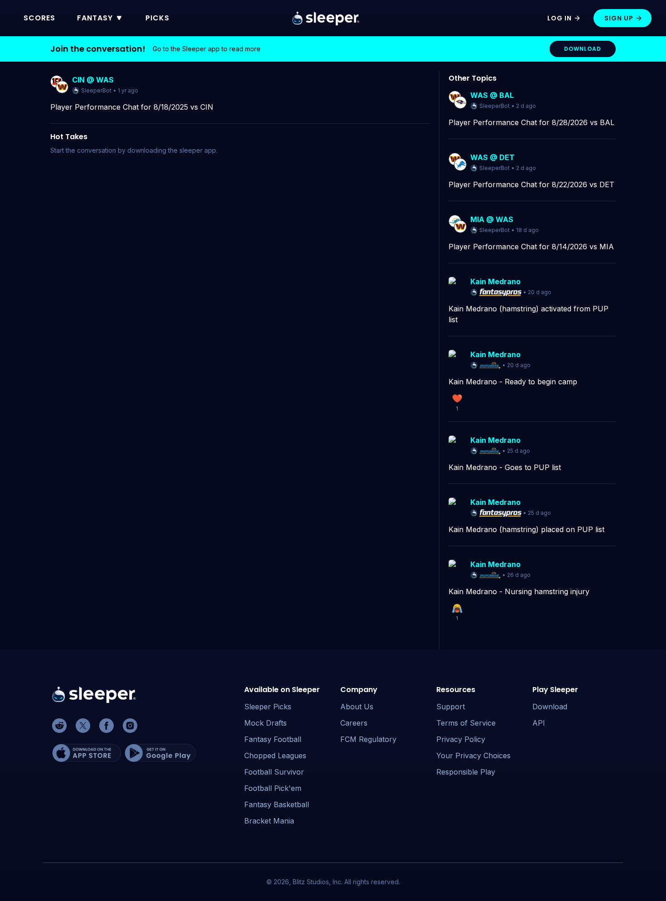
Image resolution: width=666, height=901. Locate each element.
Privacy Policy (460, 739)
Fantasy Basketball (276, 804)
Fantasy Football (272, 739)
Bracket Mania (269, 820)
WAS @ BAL (492, 95)
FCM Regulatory (368, 739)
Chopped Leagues (275, 755)
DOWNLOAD (582, 49)
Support (450, 706)
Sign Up (618, 18)
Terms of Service (466, 722)
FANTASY (95, 18)
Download (549, 706)
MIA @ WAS (491, 219)
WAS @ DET (492, 157)
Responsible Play (465, 771)
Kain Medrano (495, 281)
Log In (559, 18)
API (538, 722)
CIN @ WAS (93, 79)
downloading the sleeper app (171, 150)
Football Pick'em (272, 788)
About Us (356, 706)
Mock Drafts (265, 722)
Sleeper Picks (267, 706)
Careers (353, 722)
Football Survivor (274, 771)
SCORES (39, 18)
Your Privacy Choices (473, 755)
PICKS (157, 18)
